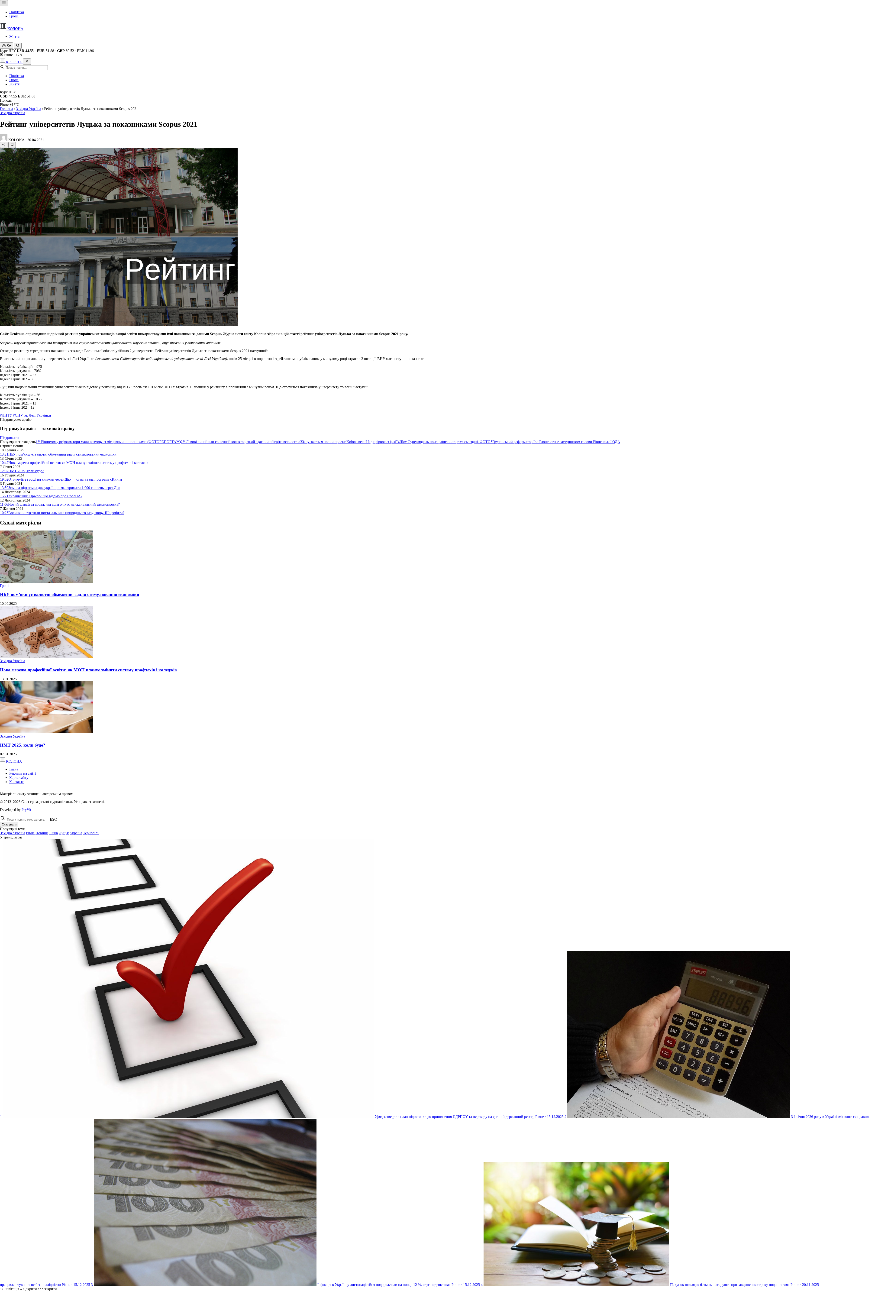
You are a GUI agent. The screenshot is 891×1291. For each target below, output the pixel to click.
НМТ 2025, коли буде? (22, 745)
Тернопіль (91, 833)
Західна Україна (28, 109)
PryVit (26, 810)
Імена (13, 769)
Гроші (14, 16)
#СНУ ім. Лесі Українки (32, 415)
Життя (14, 37)
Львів (53, 833)
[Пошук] (18, 46)
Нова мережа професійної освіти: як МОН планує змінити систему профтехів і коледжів (88, 669)
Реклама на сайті (22, 773)
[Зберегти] (12, 145)
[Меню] (4, 3)
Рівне (30, 833)
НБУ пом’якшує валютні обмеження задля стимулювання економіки (69, 594)
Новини (42, 833)
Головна (6, 109)
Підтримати (9, 438)
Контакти (16, 782)
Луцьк (64, 833)
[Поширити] (3, 145)
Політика (16, 12)
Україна (76, 833)
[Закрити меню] (27, 61)
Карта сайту (18, 778)
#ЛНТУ (6, 415)
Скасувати (9, 824)
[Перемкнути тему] (6, 45)
